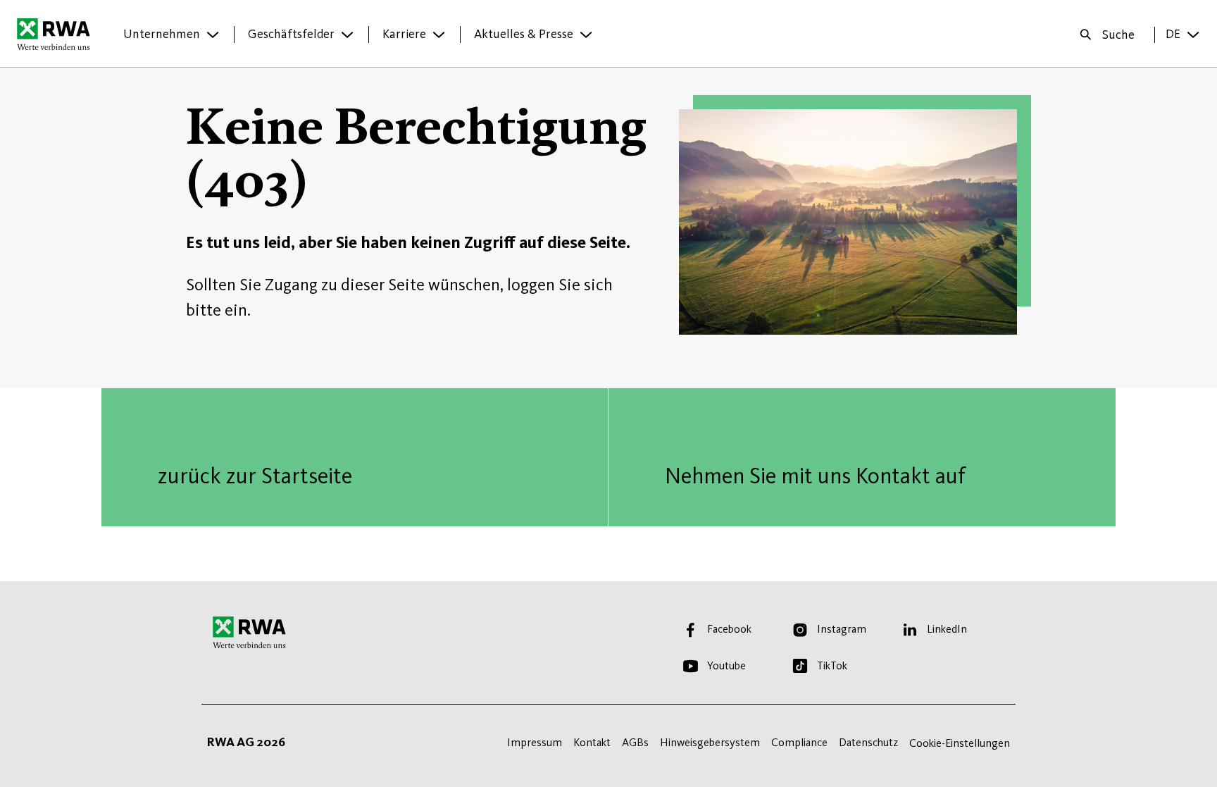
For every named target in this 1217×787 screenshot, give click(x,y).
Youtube (726, 665)
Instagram (841, 629)
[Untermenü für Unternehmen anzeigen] (213, 34)
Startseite (57, 34)
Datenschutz (868, 742)
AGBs (635, 742)
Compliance (799, 742)
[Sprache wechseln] (1193, 34)
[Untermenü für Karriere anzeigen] (439, 34)
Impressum (534, 742)
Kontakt (592, 742)
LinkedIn (947, 629)
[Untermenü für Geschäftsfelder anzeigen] (347, 34)
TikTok (832, 665)
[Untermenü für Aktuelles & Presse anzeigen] (586, 34)
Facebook (729, 629)
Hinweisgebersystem (710, 742)
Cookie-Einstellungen (959, 743)
